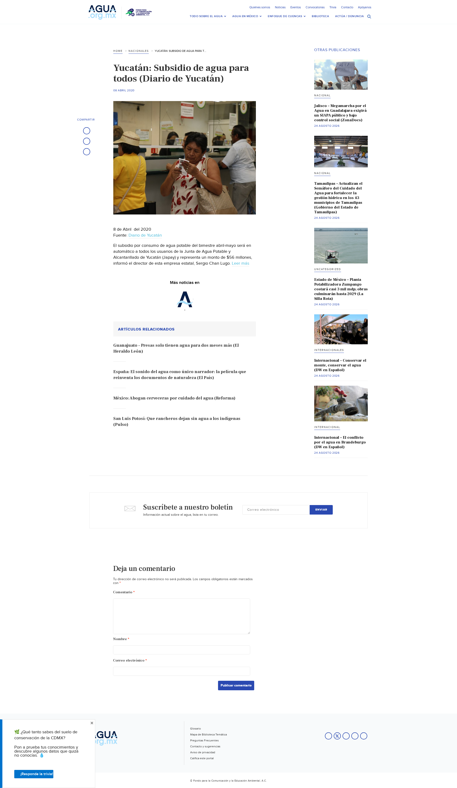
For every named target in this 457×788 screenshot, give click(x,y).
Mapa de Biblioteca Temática (208, 734)
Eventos (295, 7)
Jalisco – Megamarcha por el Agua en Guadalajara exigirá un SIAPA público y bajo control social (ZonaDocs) (340, 112)
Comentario (124, 592)
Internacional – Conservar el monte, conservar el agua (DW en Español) (340, 365)
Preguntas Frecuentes (204, 740)
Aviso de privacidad (202, 752)
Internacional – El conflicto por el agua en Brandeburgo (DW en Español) (340, 442)
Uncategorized (327, 269)
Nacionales (139, 51)
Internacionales (329, 350)
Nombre (121, 639)
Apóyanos (364, 7)
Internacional (327, 427)
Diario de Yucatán (145, 235)
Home (118, 51)
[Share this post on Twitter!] (86, 141)
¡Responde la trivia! (36, 774)
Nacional (322, 95)
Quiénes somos (259, 7)
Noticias (280, 7)
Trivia (332, 7)
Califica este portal (202, 758)
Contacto (347, 7)
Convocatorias (315, 7)
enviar (321, 509)
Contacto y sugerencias (205, 746)
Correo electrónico (130, 660)
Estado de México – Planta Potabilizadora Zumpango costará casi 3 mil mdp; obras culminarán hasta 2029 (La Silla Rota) (341, 289)
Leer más (240, 263)
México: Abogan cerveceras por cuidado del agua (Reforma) (174, 398)
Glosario (195, 728)
